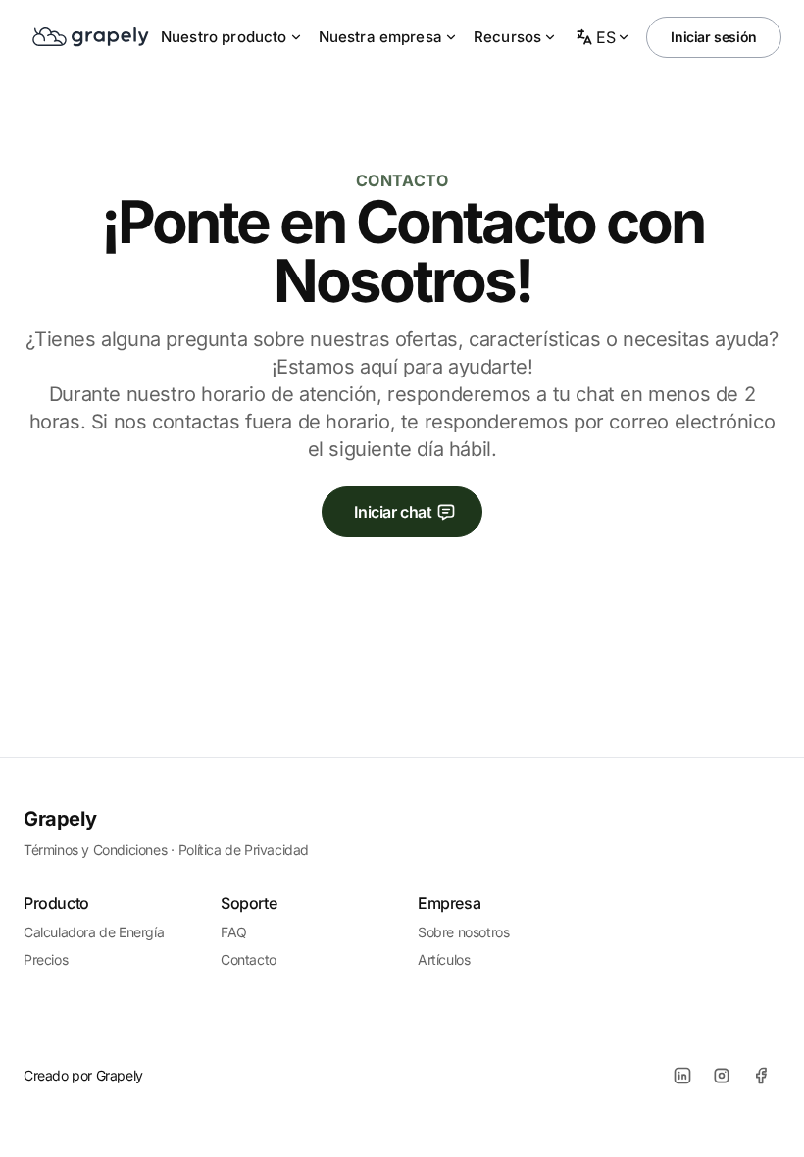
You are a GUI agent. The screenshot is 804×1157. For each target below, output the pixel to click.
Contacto (248, 959)
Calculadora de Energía (94, 932)
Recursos (507, 36)
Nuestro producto (224, 36)
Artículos (444, 959)
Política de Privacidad (243, 849)
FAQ (234, 932)
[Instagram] (721, 1075)
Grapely (60, 818)
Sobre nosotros (463, 932)
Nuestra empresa (380, 36)
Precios (46, 959)
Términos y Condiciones (95, 849)
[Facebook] (760, 1075)
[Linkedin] (682, 1075)
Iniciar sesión (713, 36)
